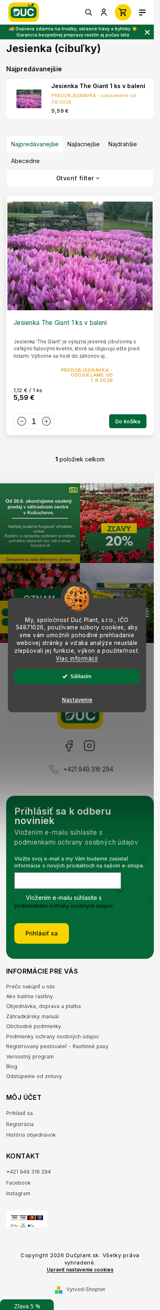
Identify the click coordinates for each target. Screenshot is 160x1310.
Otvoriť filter (75, 178)
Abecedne (25, 160)
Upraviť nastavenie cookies (80, 1270)
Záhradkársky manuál (32, 1016)
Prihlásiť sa (41, 933)
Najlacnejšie (83, 144)
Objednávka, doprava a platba (43, 1006)
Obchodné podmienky (33, 1026)
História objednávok (31, 1135)
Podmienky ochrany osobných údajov (52, 1036)
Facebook (69, 746)
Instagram (89, 746)
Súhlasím (81, 676)
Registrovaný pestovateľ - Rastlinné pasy (57, 1046)
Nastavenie (77, 700)
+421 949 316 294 (88, 769)
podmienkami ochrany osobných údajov (63, 906)
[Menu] (142, 12)
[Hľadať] (89, 12)
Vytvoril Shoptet (85, 1289)
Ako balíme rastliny (29, 996)
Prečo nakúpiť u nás (30, 986)
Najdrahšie (122, 144)
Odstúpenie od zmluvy (34, 1076)
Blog (11, 1066)
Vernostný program (30, 1056)
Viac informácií (77, 658)
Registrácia (20, 1124)
